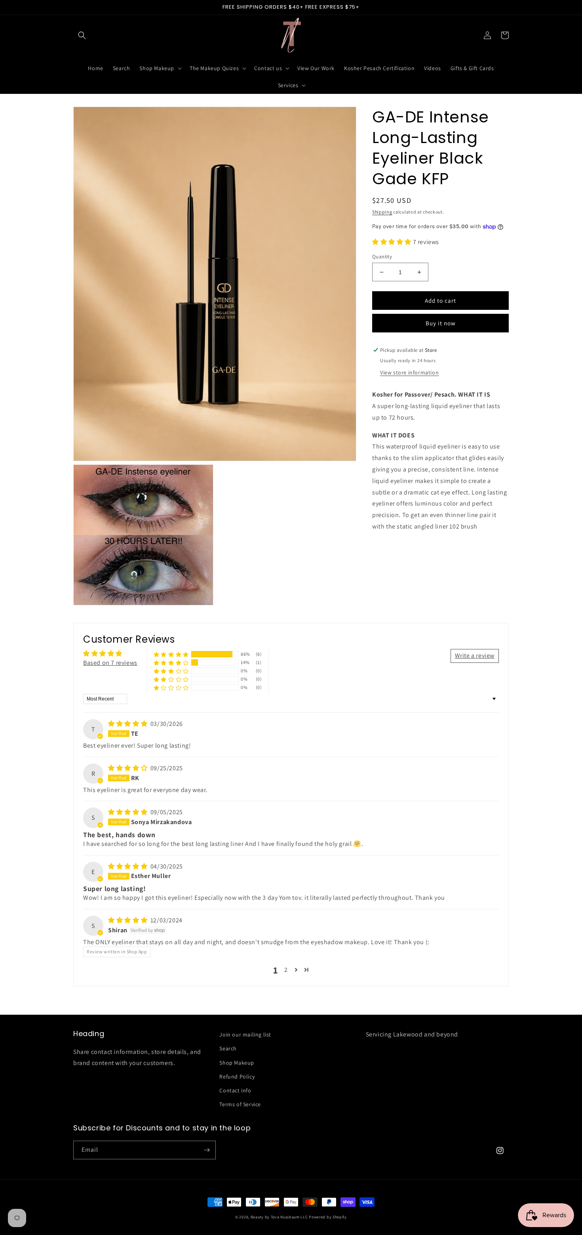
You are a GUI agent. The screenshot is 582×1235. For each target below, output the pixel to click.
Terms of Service (240, 1104)
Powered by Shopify (328, 1217)
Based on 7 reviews (110, 663)
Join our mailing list (245, 1034)
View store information (409, 372)
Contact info (235, 1090)
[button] (82, 35)
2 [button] (286, 970)
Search (228, 1048)
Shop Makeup (236, 1062)
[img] (128, 724)
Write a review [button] (475, 655)
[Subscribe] (206, 1150)
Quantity (382, 256)
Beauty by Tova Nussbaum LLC (279, 1217)
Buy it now (441, 323)
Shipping (382, 212)
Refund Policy (237, 1076)
